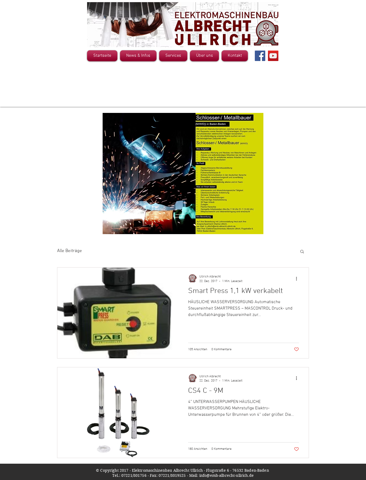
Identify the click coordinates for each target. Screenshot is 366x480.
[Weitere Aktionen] (298, 278)
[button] (302, 252)
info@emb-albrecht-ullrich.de (226, 475)
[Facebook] (260, 56)
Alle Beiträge (69, 251)
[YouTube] (273, 56)
